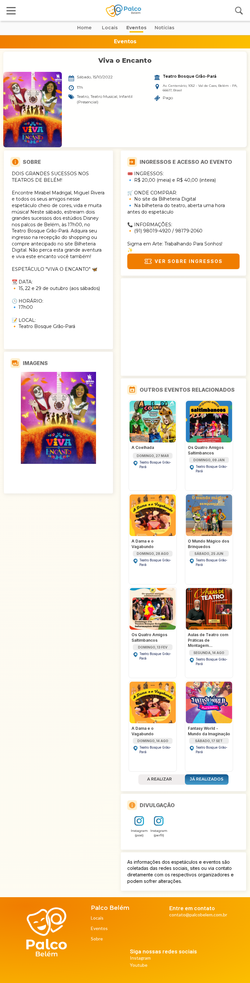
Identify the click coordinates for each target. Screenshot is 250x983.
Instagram (140, 958)
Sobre (97, 939)
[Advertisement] (183, 327)
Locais (97, 918)
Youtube (138, 965)
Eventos (99, 928)
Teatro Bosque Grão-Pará (189, 76)
